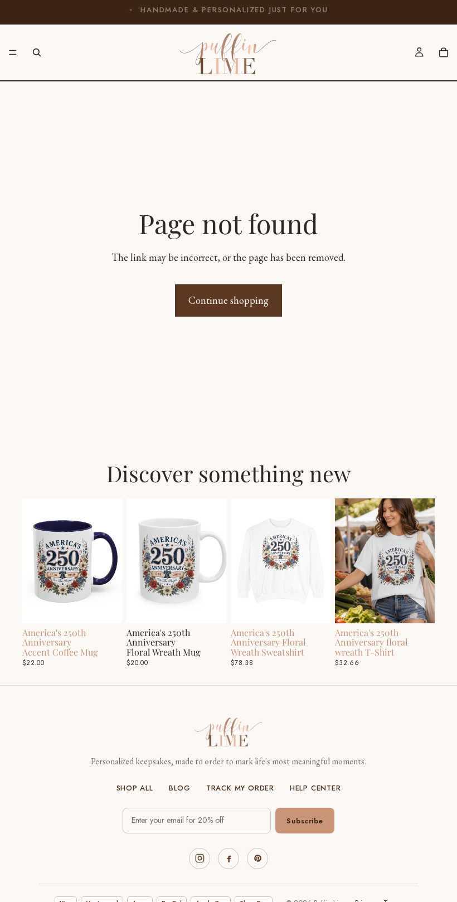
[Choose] (105, 606)
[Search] (37, 52)
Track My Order (240, 788)
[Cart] (443, 52)
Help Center (315, 788)
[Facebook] (228, 858)
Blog (180, 788)
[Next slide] (110, 561)
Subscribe (304, 821)
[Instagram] (199, 858)
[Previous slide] (34, 561)
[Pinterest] (257, 858)
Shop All (134, 788)
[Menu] (13, 52)
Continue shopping (228, 300)
